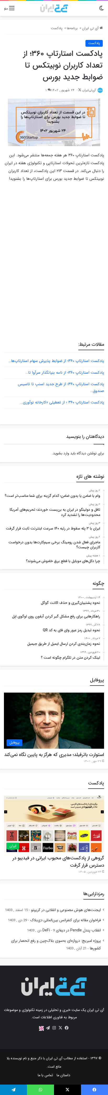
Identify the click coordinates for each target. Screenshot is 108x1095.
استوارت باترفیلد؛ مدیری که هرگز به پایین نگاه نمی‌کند (54, 754)
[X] (60, 1028)
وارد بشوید (61, 453)
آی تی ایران (91, 28)
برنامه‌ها (72, 28)
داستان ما (63, 1075)
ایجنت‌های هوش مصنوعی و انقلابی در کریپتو (66, 910)
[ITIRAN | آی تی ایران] (54, 8)
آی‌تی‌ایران (89, 90)
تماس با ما (45, 1075)
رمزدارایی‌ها (93, 893)
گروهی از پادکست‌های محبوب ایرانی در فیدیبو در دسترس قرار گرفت (58, 861)
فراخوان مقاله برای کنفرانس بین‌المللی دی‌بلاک (65, 920)
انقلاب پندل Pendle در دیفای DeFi (71, 930)
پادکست (56, 28)
